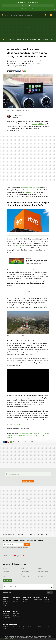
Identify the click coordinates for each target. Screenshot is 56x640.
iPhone (40, 574)
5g (21, 574)
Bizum (6, 39)
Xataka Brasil (6, 628)
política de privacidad (23, 547)
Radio (33, 441)
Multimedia (21, 441)
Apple (22, 568)
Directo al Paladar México (37, 627)
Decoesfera (6, 615)
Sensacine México (27, 626)
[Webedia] (7, 592)
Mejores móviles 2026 (18, 534)
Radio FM (40, 441)
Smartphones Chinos (26, 577)
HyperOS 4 (25, 39)
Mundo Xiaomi (6, 607)
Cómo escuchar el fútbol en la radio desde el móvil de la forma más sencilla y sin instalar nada (36, 262)
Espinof (25, 601)
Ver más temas (7, 580)
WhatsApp (5, 577)
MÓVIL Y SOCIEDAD (18, 15)
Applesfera (5, 603)
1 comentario (12, 71)
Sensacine (25, 599)
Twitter (53, 15)
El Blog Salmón (16, 613)
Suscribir (27, 544)
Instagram (48, 15)
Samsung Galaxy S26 (30, 534)
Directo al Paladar (37, 599)
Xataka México (6, 626)
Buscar (50, 587)
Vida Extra (15, 601)
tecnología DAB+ (37, 124)
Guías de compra (25, 571)
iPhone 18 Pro (33, 39)
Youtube (51, 15)
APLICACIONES (28, 15)
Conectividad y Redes (43, 577)
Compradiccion (6, 617)
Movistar (5, 568)
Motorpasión (46, 599)
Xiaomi (39, 568)
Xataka (4, 599)
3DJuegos (15, 599)
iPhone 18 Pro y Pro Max (43, 534)
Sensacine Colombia (25, 629)
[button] (17, 116)
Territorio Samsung (43, 571)
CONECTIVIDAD (8, 15)
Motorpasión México (46, 627)
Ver (28, 481)
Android (5, 574)
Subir (48, 592)
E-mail (25, 71)
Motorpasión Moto (48, 601)
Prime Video (45, 39)
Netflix (52, 39)
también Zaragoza (18, 245)
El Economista (15, 424)
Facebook (18, 71)
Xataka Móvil (6, 601)
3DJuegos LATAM (17, 626)
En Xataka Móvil (29, 258)
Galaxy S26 (11, 39)
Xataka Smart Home (7, 605)
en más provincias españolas (31, 188)
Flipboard (46, 15)
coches (28, 441)
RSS (21, 555)
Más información (9, 638)
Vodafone (19, 39)
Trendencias (6, 613)
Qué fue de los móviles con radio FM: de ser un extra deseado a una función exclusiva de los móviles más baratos (28, 435)
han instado (28, 192)
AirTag (39, 39)
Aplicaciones (6, 571)
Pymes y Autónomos (16, 616)
